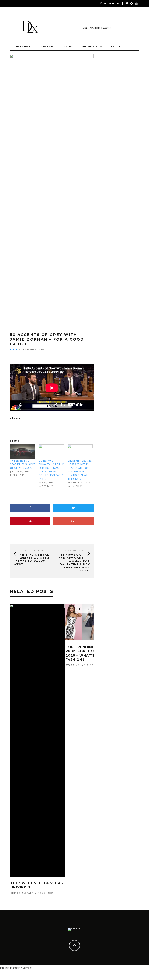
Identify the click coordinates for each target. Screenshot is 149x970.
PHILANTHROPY (91, 46)
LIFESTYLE (46, 46)
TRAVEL (67, 46)
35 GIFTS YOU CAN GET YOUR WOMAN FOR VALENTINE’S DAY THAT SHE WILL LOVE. (74, 563)
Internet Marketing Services (16, 967)
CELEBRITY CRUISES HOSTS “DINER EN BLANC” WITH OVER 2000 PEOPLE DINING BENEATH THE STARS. (80, 469)
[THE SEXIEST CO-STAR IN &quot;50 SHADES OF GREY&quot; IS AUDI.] (22, 451)
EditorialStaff (22, 893)
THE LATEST (22, 46)
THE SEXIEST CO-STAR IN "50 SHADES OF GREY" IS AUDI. (22, 464)
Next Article (74, 551)
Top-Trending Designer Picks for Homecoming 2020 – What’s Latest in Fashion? (90, 653)
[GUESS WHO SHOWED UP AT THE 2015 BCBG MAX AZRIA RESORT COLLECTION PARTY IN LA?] (51, 451)
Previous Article (32, 551)
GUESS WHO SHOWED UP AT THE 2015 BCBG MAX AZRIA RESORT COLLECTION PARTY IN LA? (51, 469)
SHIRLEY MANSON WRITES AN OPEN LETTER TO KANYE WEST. (32, 560)
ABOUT (115, 46)
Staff (14, 350)
